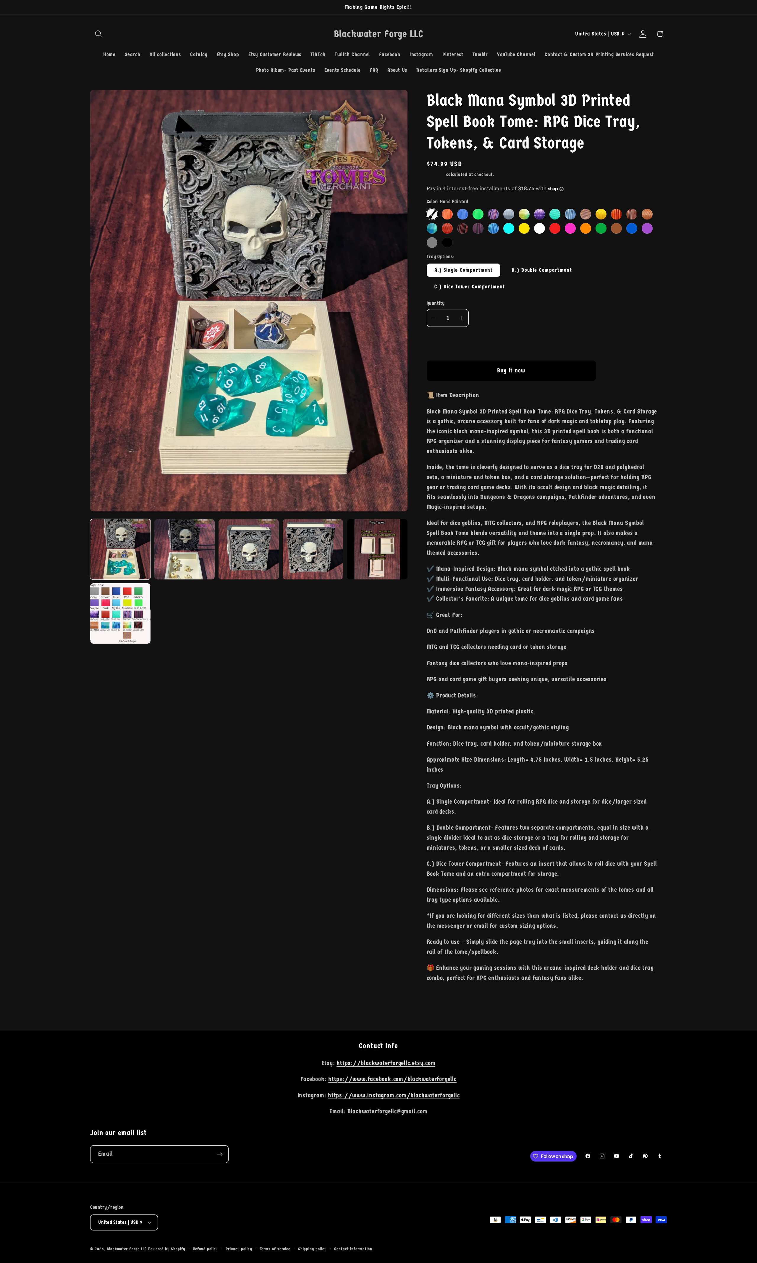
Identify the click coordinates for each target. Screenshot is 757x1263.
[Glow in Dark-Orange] (447, 214)
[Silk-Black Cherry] (478, 228)
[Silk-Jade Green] (554, 214)
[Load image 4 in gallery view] (313, 549)
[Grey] (432, 242)
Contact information (353, 1248)
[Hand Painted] (432, 214)
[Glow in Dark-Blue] (462, 214)
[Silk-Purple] (539, 214)
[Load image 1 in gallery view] (120, 549)
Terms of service (275, 1248)
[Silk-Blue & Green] (432, 228)
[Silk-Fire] (616, 214)
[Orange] (585, 228)
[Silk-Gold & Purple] (585, 214)
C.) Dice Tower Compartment (469, 286)
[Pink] (570, 228)
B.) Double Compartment (542, 270)
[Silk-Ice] (570, 214)
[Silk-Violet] (493, 214)
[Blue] (631, 228)
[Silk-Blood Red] (447, 228)
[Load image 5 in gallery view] (377, 549)
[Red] (554, 228)
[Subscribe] (219, 1154)
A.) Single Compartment (463, 270)
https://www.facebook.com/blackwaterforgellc (392, 1079)
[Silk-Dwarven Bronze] (631, 214)
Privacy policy (239, 1248)
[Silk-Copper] (647, 214)
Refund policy (205, 1248)
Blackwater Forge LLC (127, 1248)
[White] (539, 228)
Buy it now (511, 370)
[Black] (447, 242)
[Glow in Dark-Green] (478, 214)
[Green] (601, 228)
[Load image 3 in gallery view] (249, 549)
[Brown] (616, 228)
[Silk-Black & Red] (462, 228)
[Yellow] (524, 228)
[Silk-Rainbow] (524, 214)
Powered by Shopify (166, 1248)
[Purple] (647, 228)
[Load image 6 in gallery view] (120, 613)
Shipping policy (312, 1248)
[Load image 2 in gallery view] (184, 549)
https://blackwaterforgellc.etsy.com (386, 1063)
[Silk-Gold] (601, 214)
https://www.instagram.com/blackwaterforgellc (394, 1095)
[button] (98, 33)
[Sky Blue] (508, 228)
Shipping (436, 174)
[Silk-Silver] (508, 214)
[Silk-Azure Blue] (493, 228)
